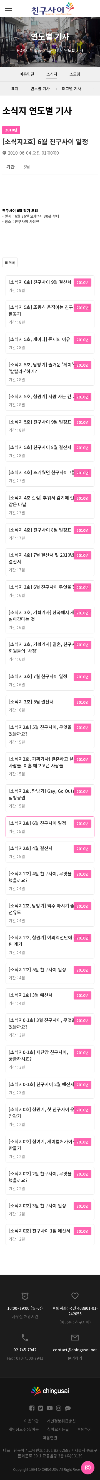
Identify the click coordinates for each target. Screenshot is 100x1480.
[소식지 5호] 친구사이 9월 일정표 (40, 421)
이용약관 (31, 1421)
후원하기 (84, 1429)
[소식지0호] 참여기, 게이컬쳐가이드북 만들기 (45, 1144)
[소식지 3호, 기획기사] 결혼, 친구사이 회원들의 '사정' (44, 647)
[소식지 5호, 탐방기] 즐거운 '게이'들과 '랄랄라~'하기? (45, 367)
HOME (22, 50)
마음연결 (50, 1437)
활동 (37, 50)
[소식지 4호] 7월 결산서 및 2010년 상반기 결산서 (48, 558)
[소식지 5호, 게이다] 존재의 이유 (39, 339)
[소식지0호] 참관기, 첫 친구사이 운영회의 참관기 (48, 1112)
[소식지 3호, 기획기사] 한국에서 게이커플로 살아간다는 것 (50, 615)
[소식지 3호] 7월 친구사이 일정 (38, 676)
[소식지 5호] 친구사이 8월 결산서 (40, 447)
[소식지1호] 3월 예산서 (30, 994)
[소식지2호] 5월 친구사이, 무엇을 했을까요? (40, 730)
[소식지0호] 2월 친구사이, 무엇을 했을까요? (40, 1176)
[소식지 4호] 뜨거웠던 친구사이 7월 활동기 (49, 472)
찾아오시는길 (58, 1429)
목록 (11, 262)
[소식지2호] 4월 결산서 (30, 848)
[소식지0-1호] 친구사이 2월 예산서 (41, 1084)
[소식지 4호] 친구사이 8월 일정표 (40, 529)
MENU (8, 8)
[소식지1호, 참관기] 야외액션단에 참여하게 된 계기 (49, 940)
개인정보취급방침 (61, 1421)
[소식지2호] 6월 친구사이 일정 (37, 823)
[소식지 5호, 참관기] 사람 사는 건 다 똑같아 (49, 396)
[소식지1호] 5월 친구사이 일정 (37, 969)
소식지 (52, 50)
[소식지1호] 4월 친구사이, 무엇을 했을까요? (40, 876)
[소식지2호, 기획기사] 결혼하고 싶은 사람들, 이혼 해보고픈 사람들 (43, 762)
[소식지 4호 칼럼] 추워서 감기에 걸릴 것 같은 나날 (46, 501)
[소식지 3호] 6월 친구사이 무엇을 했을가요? (50, 586)
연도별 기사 (73, 50)
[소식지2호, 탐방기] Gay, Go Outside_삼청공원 (46, 794)
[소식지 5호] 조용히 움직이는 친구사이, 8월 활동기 (50, 310)
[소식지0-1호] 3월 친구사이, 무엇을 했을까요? (42, 1023)
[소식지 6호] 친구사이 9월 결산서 (40, 281)
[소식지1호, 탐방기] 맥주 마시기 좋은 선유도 (44, 909)
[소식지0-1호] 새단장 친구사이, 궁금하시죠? (38, 1055)
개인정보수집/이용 (23, 1429)
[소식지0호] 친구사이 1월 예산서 (39, 1230)
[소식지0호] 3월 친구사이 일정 (37, 1205)
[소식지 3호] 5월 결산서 (31, 701)
